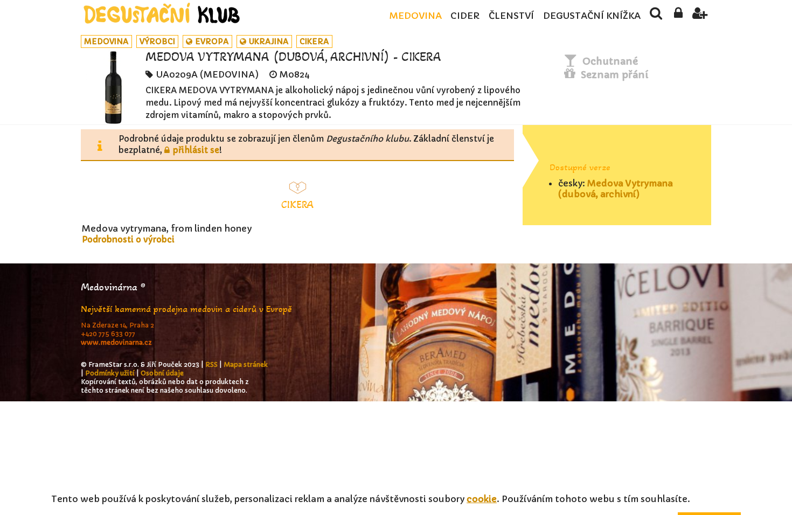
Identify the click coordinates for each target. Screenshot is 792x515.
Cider (465, 16)
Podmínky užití (110, 373)
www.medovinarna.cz (116, 342)
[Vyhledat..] (656, 16)
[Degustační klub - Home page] (162, 13)
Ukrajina (269, 41)
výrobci (157, 41)
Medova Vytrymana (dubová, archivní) (615, 188)
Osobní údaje (162, 373)
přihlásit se (196, 150)
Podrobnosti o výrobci (128, 239)
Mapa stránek (246, 364)
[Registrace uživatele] (700, 16)
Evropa (212, 41)
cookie (482, 498)
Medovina (415, 16)
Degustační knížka (592, 16)
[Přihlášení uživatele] (678, 16)
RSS (211, 364)
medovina (106, 41)
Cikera (314, 41)
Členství (511, 16)
